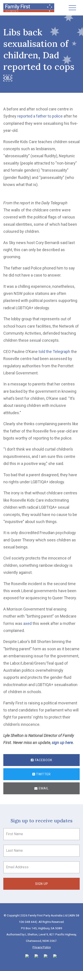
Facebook (43, 760)
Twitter (43, 774)
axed (27, 623)
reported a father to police (40, 116)
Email (43, 788)
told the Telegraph (54, 351)
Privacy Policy (42, 947)
